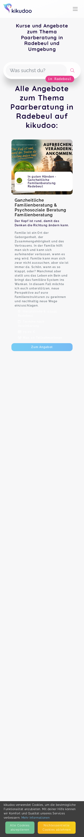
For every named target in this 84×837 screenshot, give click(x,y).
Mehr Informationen (35, 817)
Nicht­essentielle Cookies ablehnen (57, 827)
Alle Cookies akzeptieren (20, 827)
